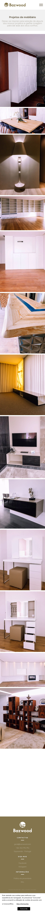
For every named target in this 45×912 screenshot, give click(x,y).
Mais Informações (23, 904)
